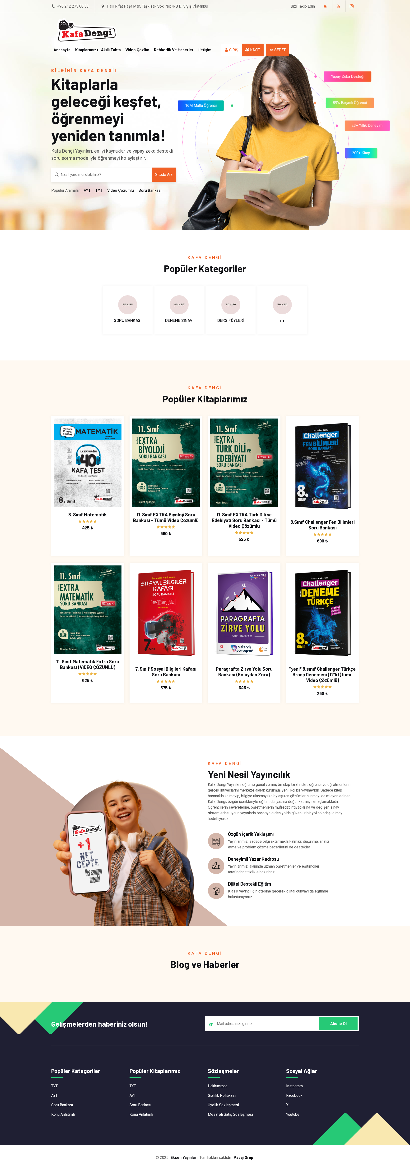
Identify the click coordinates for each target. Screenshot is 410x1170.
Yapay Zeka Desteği (346, 75)
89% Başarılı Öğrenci (351, 104)
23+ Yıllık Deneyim (367, 126)
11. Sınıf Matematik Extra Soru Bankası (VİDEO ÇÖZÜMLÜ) (87, 664)
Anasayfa (62, 50)
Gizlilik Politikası (222, 1095)
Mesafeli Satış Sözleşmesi (230, 1114)
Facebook (294, 1095)
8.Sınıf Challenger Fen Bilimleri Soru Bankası (322, 524)
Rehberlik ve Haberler (174, 50)
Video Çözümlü (120, 190)
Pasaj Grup (243, 1157)
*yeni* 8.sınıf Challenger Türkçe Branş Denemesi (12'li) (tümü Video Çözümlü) (322, 674)
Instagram (294, 1086)
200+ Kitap (361, 154)
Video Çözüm (137, 50)
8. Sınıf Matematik (87, 514)
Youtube (292, 1114)
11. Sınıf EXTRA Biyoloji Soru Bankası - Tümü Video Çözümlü (166, 517)
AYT (87, 190)
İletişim (204, 50)
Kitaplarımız (85, 50)
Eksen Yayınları (184, 1157)
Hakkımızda (217, 1086)
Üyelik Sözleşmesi (223, 1105)
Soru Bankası (150, 190)
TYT (98, 190)
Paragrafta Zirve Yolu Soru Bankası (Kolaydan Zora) (244, 671)
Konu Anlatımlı (63, 1114)
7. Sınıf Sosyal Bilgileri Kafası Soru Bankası (165, 671)
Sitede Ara (163, 174)
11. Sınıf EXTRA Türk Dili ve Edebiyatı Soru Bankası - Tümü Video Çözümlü (244, 520)
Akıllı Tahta (111, 50)
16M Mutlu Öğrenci (199, 107)
